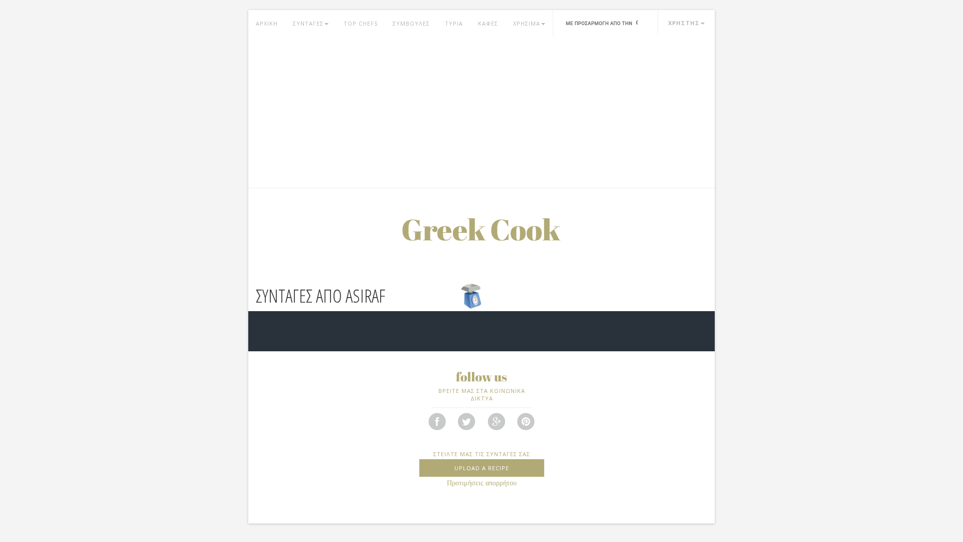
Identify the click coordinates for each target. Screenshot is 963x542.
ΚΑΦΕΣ (488, 23)
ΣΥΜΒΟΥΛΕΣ (411, 23)
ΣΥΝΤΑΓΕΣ (308, 23)
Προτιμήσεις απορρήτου (482, 483)
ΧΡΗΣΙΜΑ (526, 23)
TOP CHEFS (361, 23)
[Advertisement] (481, 112)
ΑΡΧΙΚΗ (267, 23)
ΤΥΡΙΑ (454, 23)
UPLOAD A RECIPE (481, 468)
